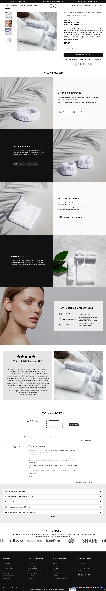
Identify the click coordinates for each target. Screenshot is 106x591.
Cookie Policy (81, 566)
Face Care (56, 573)
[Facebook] (89, 575)
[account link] (97, 6)
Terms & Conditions (83, 568)
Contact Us (31, 578)
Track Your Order (8, 578)
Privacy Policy (81, 563)
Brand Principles (32, 568)
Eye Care (55, 576)
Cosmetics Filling (7, 568)
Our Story (30, 563)
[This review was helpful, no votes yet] (88, 482)
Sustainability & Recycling (35, 571)
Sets (54, 571)
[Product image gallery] (37, 31)
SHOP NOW (72, 589)
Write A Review (74, 424)
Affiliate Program (8, 573)
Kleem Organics (16, 587)
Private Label (6, 563)
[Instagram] (79, 575)
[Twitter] (82, 575)
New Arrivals (56, 568)
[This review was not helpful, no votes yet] (91, 482)
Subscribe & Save (33, 573)
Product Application (33, 566)
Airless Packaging (8, 566)
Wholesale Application (9, 571)
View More (53, 516)
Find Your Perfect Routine (60, 578)
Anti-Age (55, 566)
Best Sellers (56, 563)
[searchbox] (18, 437)
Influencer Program (8, 576)
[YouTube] (85, 575)
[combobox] (33, 437)
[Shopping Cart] (100, 5)
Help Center (31, 576)
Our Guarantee (82, 571)
